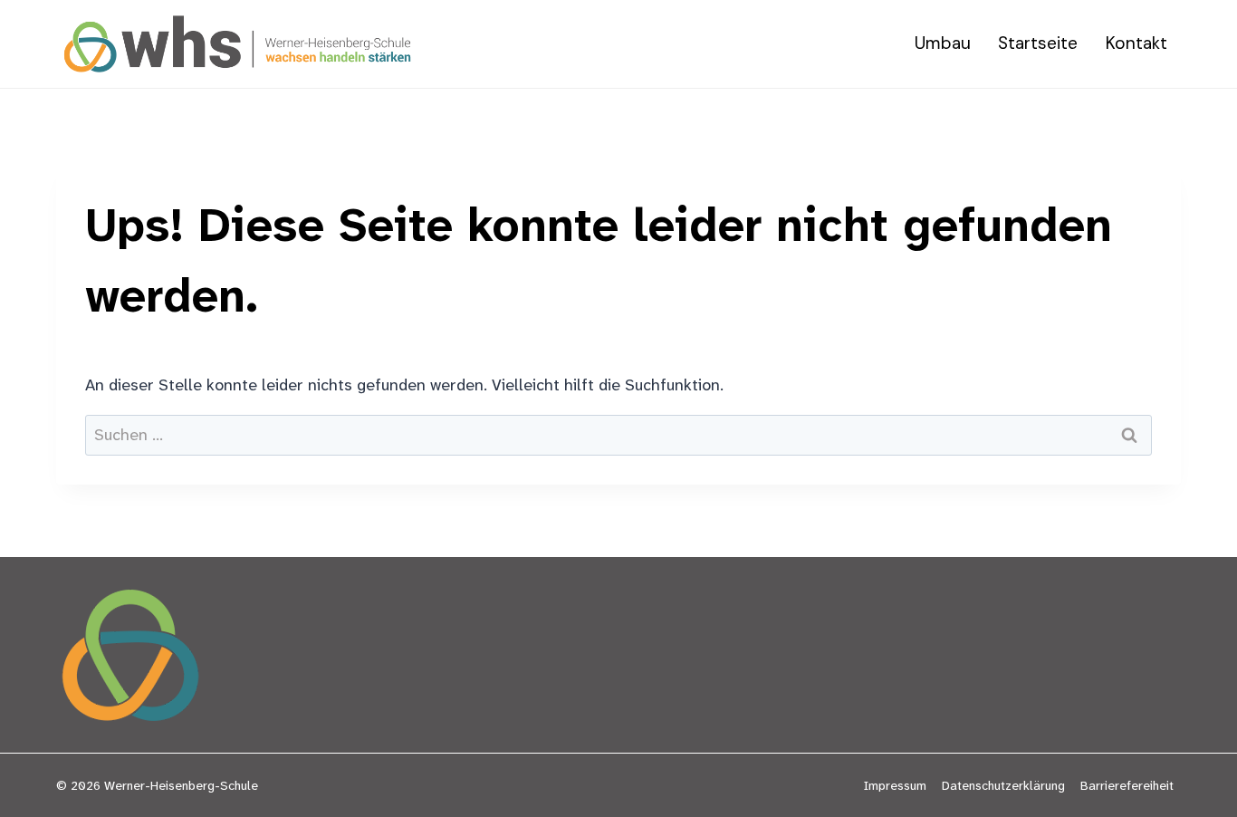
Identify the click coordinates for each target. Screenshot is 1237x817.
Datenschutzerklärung (1003, 785)
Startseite (1038, 43)
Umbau (943, 43)
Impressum (895, 785)
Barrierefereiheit (1127, 785)
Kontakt (1136, 43)
